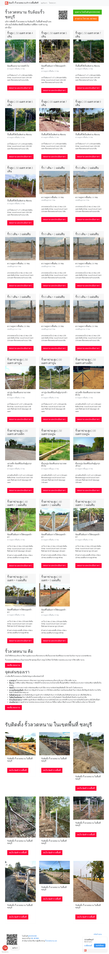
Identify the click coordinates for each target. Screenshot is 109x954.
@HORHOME (32, 936)
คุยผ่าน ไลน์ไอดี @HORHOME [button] (87, 12)
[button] (63, 15)
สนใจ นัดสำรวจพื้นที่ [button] (18, 770)
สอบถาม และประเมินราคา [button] (20, 88)
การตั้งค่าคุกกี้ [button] (88, 945)
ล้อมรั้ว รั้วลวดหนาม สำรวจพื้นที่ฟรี (23, 3)
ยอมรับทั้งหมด (100, 945)
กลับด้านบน (98, 934)
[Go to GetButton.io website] (5, 952)
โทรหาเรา (52, 3)
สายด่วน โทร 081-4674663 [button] (86, 18)
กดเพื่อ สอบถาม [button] (13, 665)
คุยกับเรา (44, 3)
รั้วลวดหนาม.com (51, 941)
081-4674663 (35, 938)
